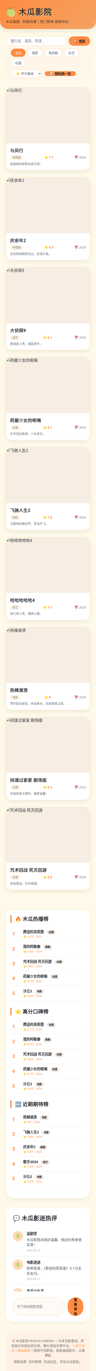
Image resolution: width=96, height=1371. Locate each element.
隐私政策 (24, 1350)
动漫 (18, 63)
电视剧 (53, 53)
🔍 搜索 (79, 41)
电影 (35, 53)
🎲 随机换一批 (60, 74)
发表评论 (75, 1307)
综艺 (71, 53)
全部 (18, 53)
